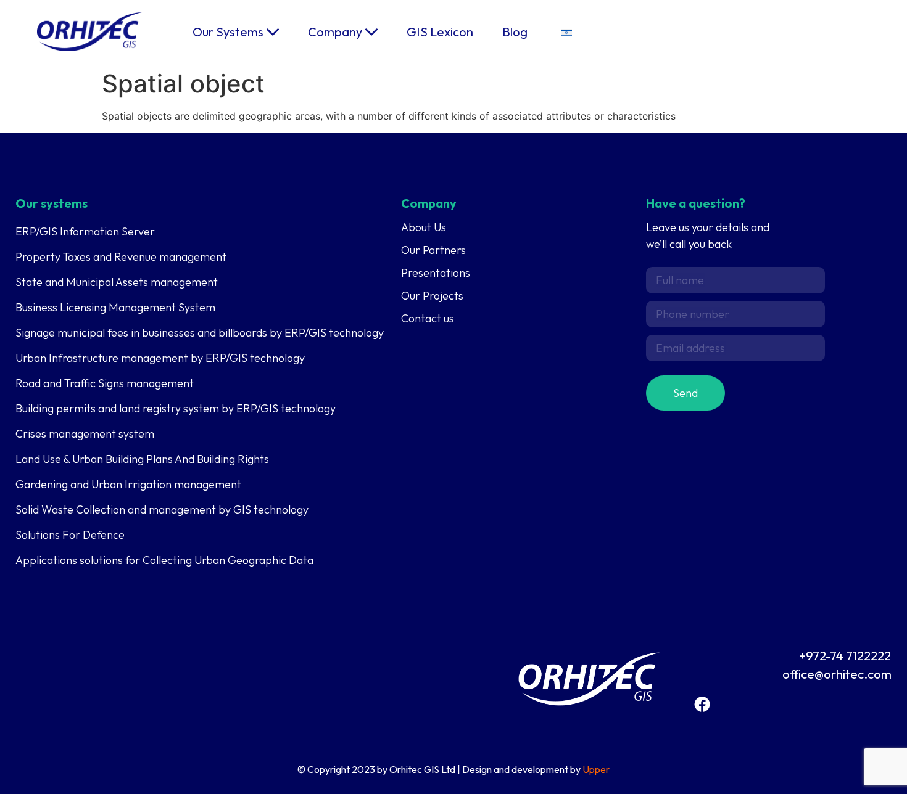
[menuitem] (566, 31)
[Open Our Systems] (273, 32)
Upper (596, 769)
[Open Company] (371, 32)
